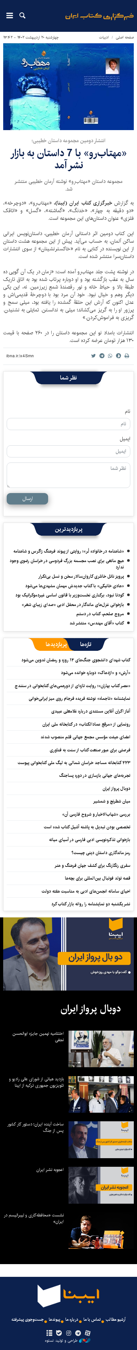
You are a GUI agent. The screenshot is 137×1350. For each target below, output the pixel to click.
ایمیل (125, 439)
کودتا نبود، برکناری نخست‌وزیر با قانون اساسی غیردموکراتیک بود (69, 595)
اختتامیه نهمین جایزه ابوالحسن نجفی (38, 1036)
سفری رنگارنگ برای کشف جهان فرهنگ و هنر (92, 865)
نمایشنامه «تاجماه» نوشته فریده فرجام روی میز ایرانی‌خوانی (79, 698)
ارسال (27, 498)
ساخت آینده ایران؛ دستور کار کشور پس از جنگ (35, 1127)
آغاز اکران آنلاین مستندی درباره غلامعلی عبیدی (90, 711)
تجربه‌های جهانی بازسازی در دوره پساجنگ (94, 775)
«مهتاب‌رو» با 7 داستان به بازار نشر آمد (68, 159)
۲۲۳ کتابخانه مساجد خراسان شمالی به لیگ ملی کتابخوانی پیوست (74, 762)
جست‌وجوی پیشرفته (27, 1320)
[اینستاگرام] (68, 1333)
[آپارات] (88, 1333)
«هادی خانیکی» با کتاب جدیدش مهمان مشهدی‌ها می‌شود (74, 585)
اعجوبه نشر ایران (50, 1169)
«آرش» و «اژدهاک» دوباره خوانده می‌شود (95, 672)
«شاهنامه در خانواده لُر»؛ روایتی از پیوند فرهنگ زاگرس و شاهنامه (68, 551)
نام (127, 411)
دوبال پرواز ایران (116, 788)
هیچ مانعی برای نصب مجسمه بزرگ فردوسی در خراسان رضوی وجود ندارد (67, 564)
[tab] (86, 644)
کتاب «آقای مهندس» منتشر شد (96, 623)
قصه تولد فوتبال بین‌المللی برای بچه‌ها (97, 878)
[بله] (59, 1333)
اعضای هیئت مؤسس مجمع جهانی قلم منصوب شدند (85, 737)
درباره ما (71, 1320)
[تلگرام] (78, 1333)
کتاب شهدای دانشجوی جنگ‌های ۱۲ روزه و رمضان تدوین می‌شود (75, 660)
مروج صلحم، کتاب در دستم (100, 613)
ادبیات (104, 37)
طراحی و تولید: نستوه (61, 1341)
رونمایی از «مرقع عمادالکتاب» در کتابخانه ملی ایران (86, 724)
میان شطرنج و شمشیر (111, 801)
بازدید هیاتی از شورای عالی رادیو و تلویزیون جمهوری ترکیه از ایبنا (36, 1082)
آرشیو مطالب (116, 1320)
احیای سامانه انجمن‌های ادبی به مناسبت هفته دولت (86, 891)
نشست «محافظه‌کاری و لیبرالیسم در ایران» (34, 1218)
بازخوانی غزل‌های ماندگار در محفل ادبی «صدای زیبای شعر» (73, 604)
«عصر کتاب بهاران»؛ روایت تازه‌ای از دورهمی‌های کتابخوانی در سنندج (72, 685)
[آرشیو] (49, 1333)
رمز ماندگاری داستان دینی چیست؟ (100, 852)
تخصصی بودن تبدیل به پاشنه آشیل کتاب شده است (87, 827)
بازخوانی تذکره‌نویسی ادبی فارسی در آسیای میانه (89, 839)
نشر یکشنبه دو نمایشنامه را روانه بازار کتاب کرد (90, 904)
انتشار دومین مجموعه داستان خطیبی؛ (68, 140)
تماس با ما (92, 1320)
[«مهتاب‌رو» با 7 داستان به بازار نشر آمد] (68, 86)
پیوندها (54, 1320)
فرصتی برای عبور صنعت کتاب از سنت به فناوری (90, 750)
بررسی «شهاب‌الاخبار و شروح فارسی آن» (96, 814)
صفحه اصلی (125, 37)
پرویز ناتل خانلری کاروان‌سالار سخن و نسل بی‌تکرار (81, 576)
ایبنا (99, 21)
